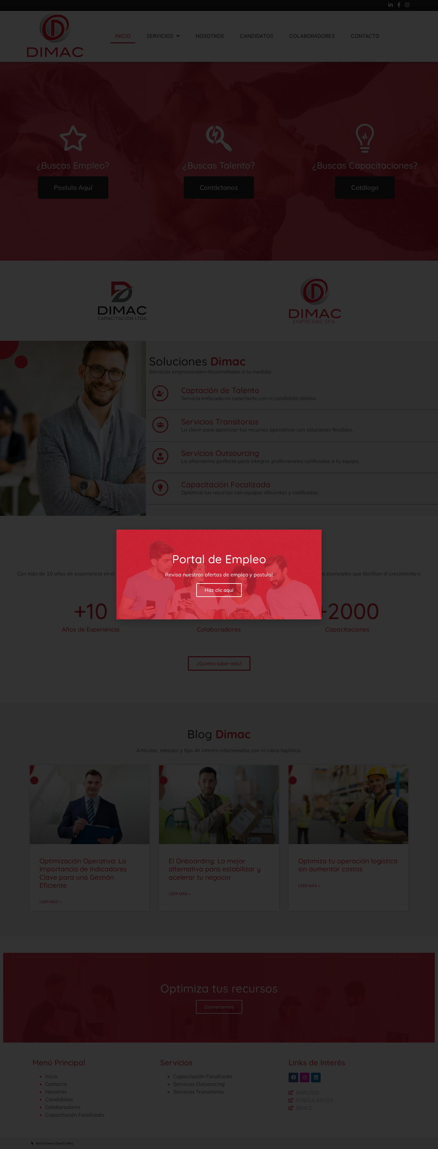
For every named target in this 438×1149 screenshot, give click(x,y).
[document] (219, 574)
